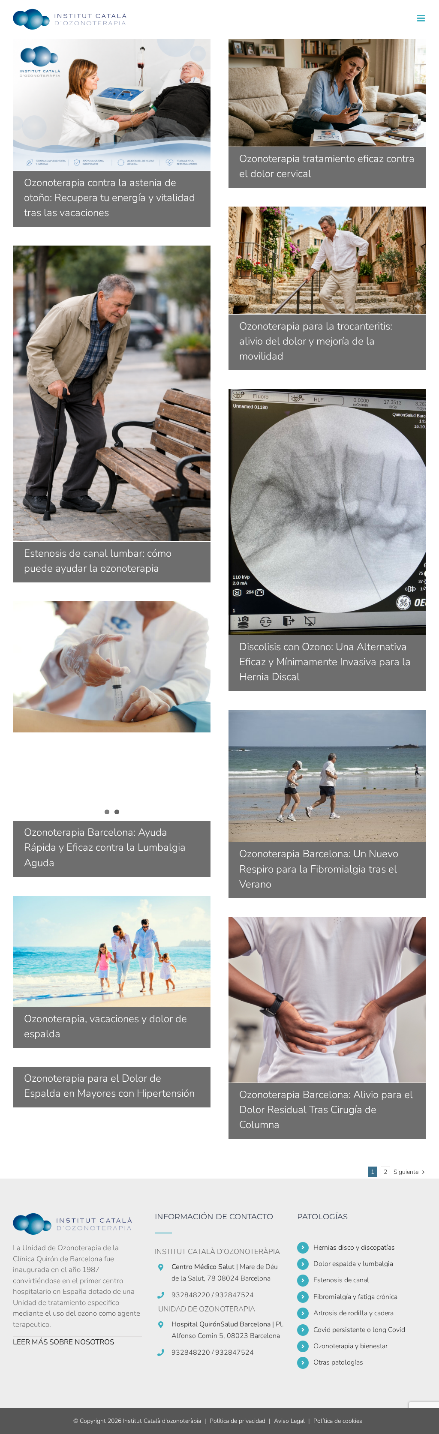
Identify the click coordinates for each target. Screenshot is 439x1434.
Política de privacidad (237, 1421)
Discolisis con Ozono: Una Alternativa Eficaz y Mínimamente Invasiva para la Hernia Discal (327, 512)
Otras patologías (338, 1362)
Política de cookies (337, 1421)
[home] (77, 1218)
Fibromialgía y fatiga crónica (355, 1297)
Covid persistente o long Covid (359, 1330)
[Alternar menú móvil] (421, 18)
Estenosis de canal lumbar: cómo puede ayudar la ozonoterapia (112, 393)
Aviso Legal (289, 1421)
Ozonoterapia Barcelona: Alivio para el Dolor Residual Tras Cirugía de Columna (327, 1000)
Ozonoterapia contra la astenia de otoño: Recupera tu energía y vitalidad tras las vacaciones (112, 104)
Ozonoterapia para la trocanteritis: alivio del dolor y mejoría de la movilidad (327, 260)
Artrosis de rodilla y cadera (353, 1313)
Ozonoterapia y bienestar (350, 1346)
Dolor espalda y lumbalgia (353, 1264)
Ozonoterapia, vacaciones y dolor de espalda (112, 951)
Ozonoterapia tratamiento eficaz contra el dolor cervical (327, 92)
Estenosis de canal (341, 1280)
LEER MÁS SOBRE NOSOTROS (63, 1342)
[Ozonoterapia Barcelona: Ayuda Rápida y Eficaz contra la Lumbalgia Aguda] (111, 666)
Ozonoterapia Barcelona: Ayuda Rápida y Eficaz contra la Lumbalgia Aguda (105, 847)
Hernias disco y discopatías (354, 1247)
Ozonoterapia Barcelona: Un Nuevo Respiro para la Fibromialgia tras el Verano (327, 776)
